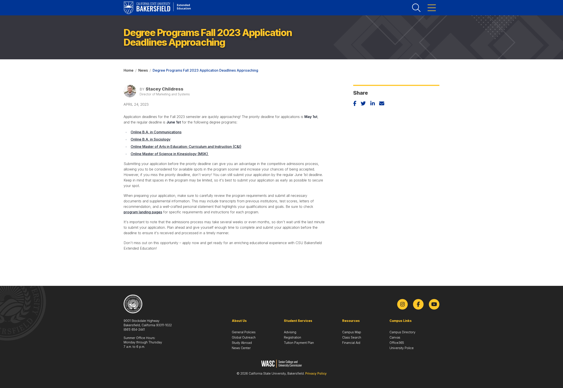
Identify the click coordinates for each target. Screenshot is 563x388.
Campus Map (351, 332)
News (143, 70)
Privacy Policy (316, 373)
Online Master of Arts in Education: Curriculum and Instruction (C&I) (186, 146)
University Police (401, 348)
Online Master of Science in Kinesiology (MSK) (170, 154)
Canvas (394, 337)
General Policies (244, 332)
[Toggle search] (416, 7)
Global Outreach (244, 337)
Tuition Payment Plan (299, 342)
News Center (241, 348)
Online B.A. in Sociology (150, 139)
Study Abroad (242, 342)
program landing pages (143, 212)
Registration (292, 337)
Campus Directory (402, 332)
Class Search (351, 337)
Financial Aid (351, 342)
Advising (290, 332)
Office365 (396, 342)
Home (128, 70)
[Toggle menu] (431, 7)
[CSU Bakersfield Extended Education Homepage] (157, 7)
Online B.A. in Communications (156, 132)
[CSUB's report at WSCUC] (281, 364)
